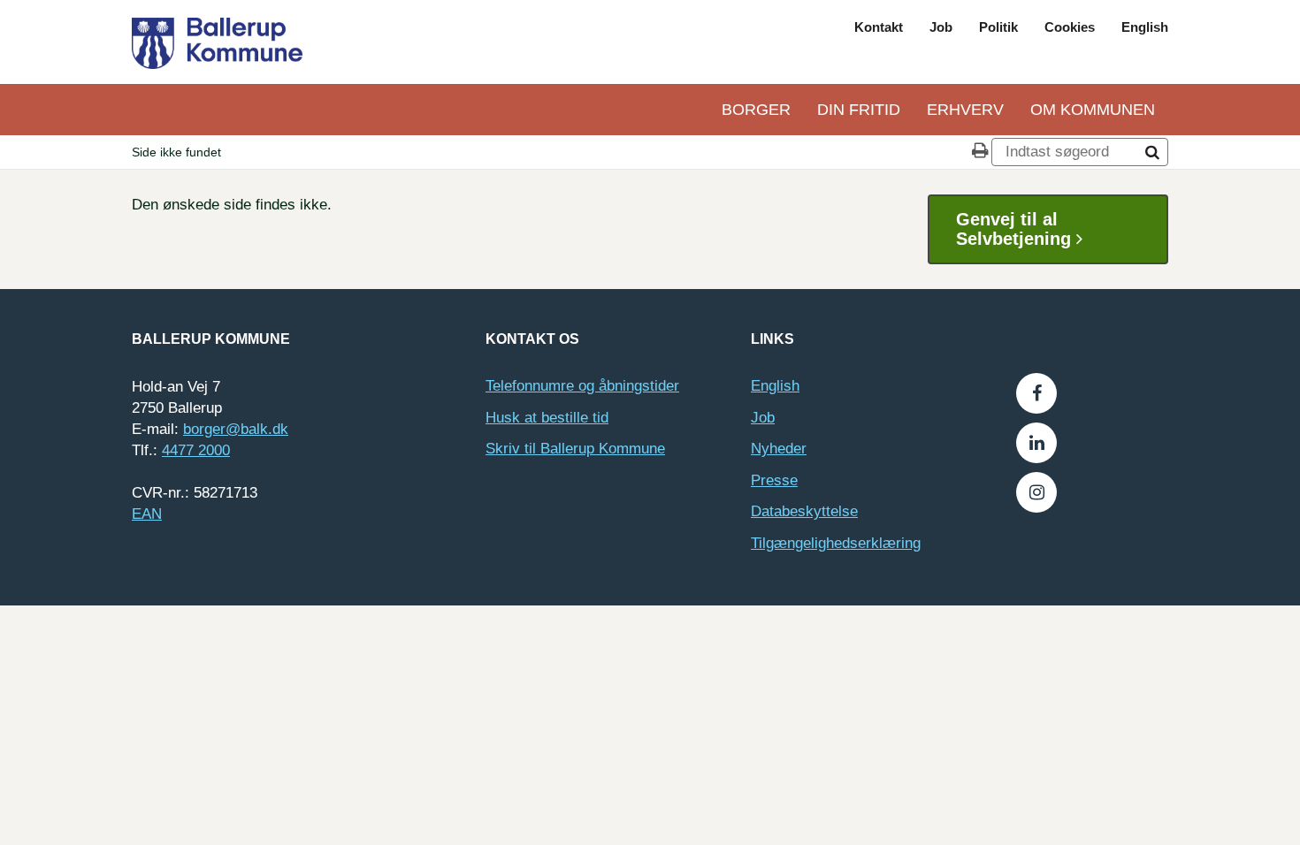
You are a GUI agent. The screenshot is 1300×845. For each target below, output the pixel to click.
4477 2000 (196, 450)
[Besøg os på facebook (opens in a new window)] (1036, 393)
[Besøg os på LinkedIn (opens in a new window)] (1036, 442)
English (1144, 26)
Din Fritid (858, 109)
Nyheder (779, 448)
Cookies (1069, 26)
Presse (774, 480)
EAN (147, 514)
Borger (756, 109)
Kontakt (878, 26)
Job (940, 26)
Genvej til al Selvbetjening (1016, 228)
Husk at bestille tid (547, 417)
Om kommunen (1092, 109)
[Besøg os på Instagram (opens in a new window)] (1036, 492)
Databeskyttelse (804, 511)
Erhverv (965, 109)
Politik (998, 26)
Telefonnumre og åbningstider (582, 385)
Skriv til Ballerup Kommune (575, 448)
